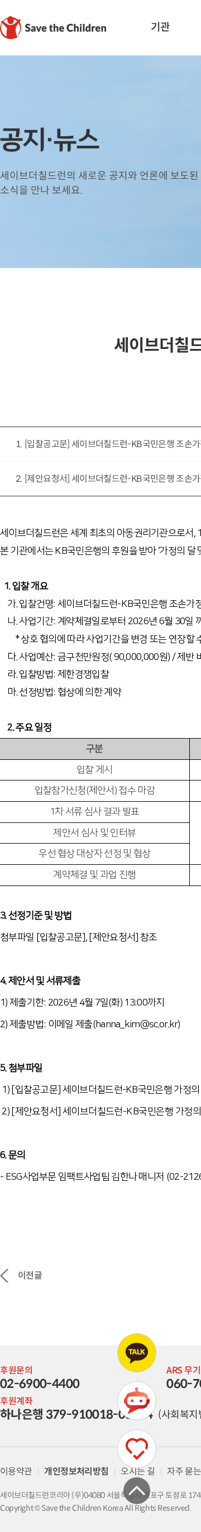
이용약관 (16, 1471)
